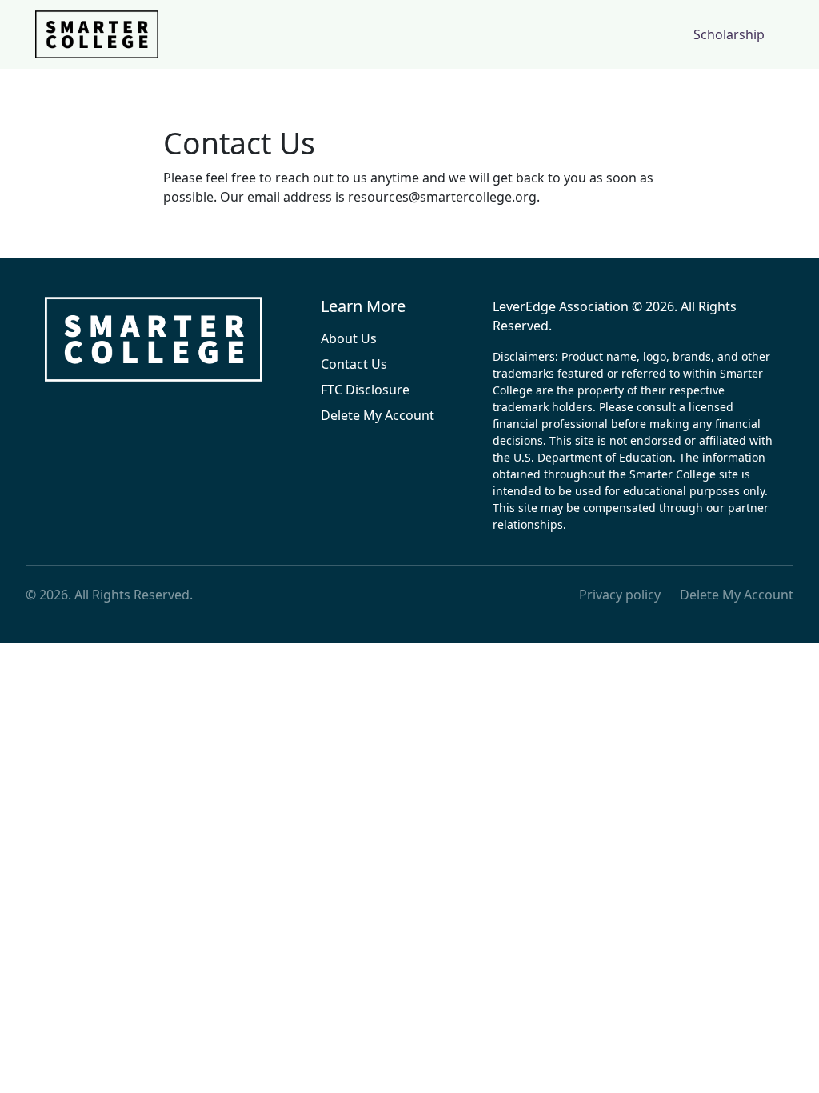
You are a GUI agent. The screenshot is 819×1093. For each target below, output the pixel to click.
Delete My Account (377, 415)
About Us (349, 338)
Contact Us (354, 364)
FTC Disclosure (365, 389)
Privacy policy (620, 594)
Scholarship (729, 34)
